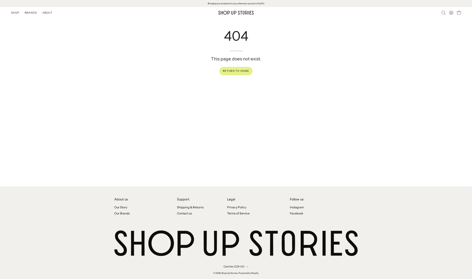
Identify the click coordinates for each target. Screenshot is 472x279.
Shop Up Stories (229, 273)
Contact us (184, 213)
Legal (231, 199)
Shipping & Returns (190, 207)
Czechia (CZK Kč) (233, 266)
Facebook (296, 213)
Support (183, 199)
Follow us (296, 199)
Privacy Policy (236, 207)
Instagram (297, 207)
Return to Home (236, 70)
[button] (443, 13)
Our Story (120, 207)
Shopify (254, 273)
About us (121, 199)
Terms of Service (238, 213)
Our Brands (122, 213)
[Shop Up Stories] (236, 13)
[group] (236, 3)
